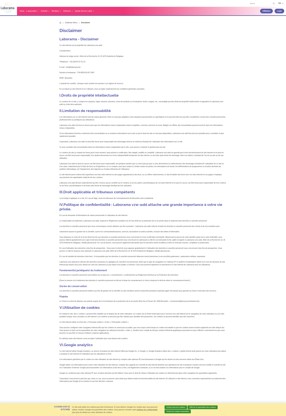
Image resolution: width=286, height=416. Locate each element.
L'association (31, 11)
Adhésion (67, 11)
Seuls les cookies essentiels (177, 411)
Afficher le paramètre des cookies (202, 407)
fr (279, 3)
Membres (55, 11)
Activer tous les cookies (175, 407)
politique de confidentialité (147, 410)
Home (22, 11)
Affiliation (266, 11)
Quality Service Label (83, 11)
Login (279, 11)
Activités (44, 11)
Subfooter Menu (71, 23)
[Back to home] (8, 7)
